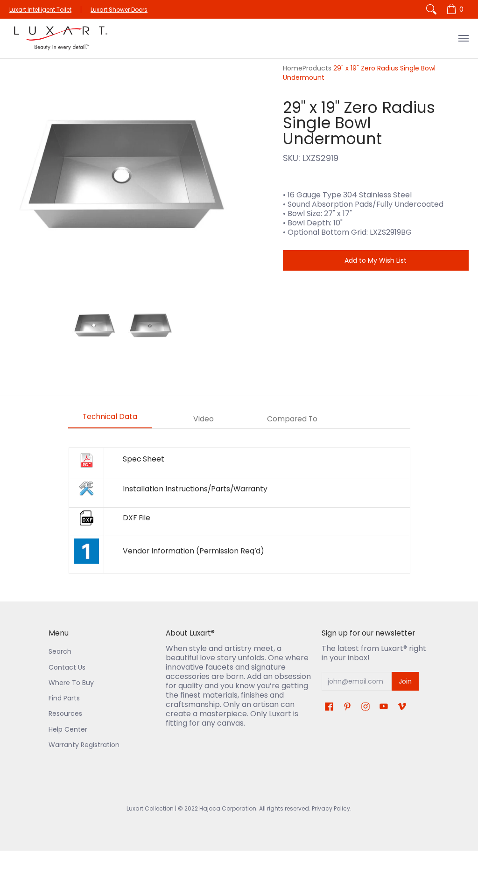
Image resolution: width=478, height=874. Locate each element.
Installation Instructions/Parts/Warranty (195, 489)
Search (60, 651)
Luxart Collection (150, 808)
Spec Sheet (143, 459)
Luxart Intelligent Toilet (40, 10)
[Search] (431, 9)
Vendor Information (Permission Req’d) (193, 551)
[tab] (110, 419)
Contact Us (67, 667)
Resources (65, 713)
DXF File (136, 518)
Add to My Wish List (375, 260)
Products (316, 68)
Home (292, 68)
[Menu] (463, 38)
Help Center (68, 729)
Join (405, 681)
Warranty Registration (84, 744)
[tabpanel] (239, 510)
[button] (329, 707)
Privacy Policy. (330, 808)
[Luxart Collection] (60, 38)
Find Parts (64, 698)
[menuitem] (456, 9)
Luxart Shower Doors (119, 10)
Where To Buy (71, 682)
